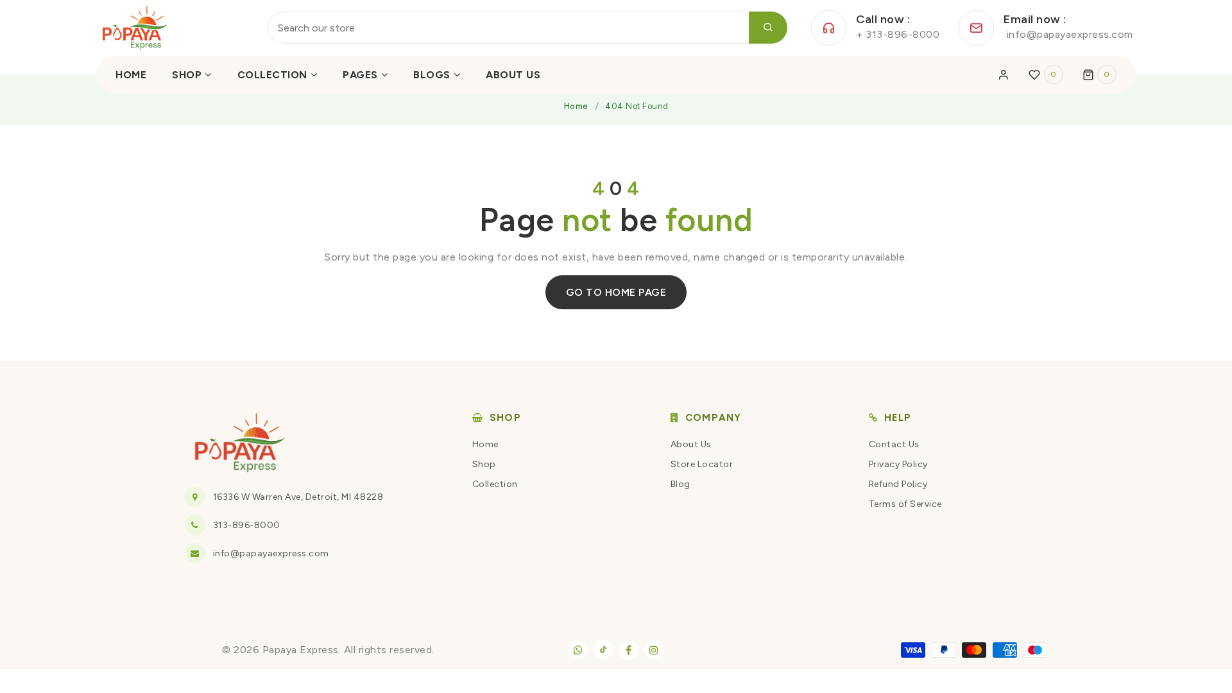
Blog (680, 484)
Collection (495, 484)
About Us (691, 444)
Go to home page (616, 292)
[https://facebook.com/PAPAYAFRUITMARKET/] (628, 650)
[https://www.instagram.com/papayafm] (653, 650)
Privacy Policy (898, 464)
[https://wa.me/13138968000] (578, 650)
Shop (484, 464)
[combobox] (527, 28)
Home (576, 106)
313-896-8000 (246, 525)
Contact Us (894, 444)
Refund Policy (898, 484)
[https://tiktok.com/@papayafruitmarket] (603, 649)
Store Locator (702, 464)
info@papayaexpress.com (271, 553)
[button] (1099, 74)
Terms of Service (905, 504)
